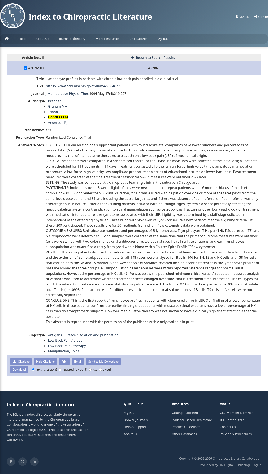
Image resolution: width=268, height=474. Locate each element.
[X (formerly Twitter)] (22, 461)
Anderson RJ (57, 122)
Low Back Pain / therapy (67, 346)
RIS (95, 369)
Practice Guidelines (186, 427)
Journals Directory (72, 38)
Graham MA (57, 106)
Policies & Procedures (236, 434)
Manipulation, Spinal (64, 351)
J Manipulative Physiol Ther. (67, 93)
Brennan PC (57, 101)
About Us (42, 38)
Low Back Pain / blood (65, 340)
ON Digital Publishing (234, 465)
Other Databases (184, 434)
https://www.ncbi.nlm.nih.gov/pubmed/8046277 (84, 86)
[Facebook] (11, 461)
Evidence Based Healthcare (192, 420)
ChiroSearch (138, 38)
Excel (106, 369)
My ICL (162, 38)
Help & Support (135, 427)
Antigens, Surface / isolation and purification (83, 335)
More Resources (107, 38)
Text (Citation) (45, 369)
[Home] (7, 39)
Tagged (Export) (74, 369)
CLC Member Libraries (236, 413)
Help (22, 38)
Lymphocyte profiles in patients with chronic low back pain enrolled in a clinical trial (112, 78)
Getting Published (185, 413)
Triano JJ (54, 112)
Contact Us (228, 427)
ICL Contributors (232, 420)
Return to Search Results (155, 57)
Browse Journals (136, 420)
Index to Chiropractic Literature (90, 16)
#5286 (153, 68)
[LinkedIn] (34, 461)
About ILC (131, 434)
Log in (256, 465)
